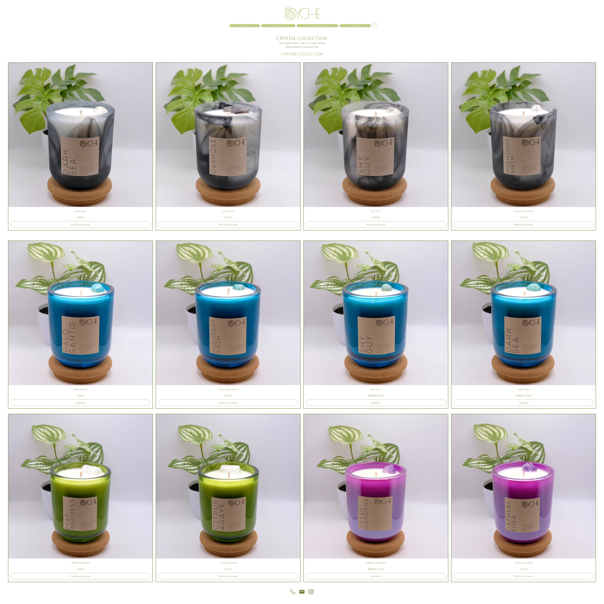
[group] (302, 146)
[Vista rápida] (80, 135)
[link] (374, 25)
